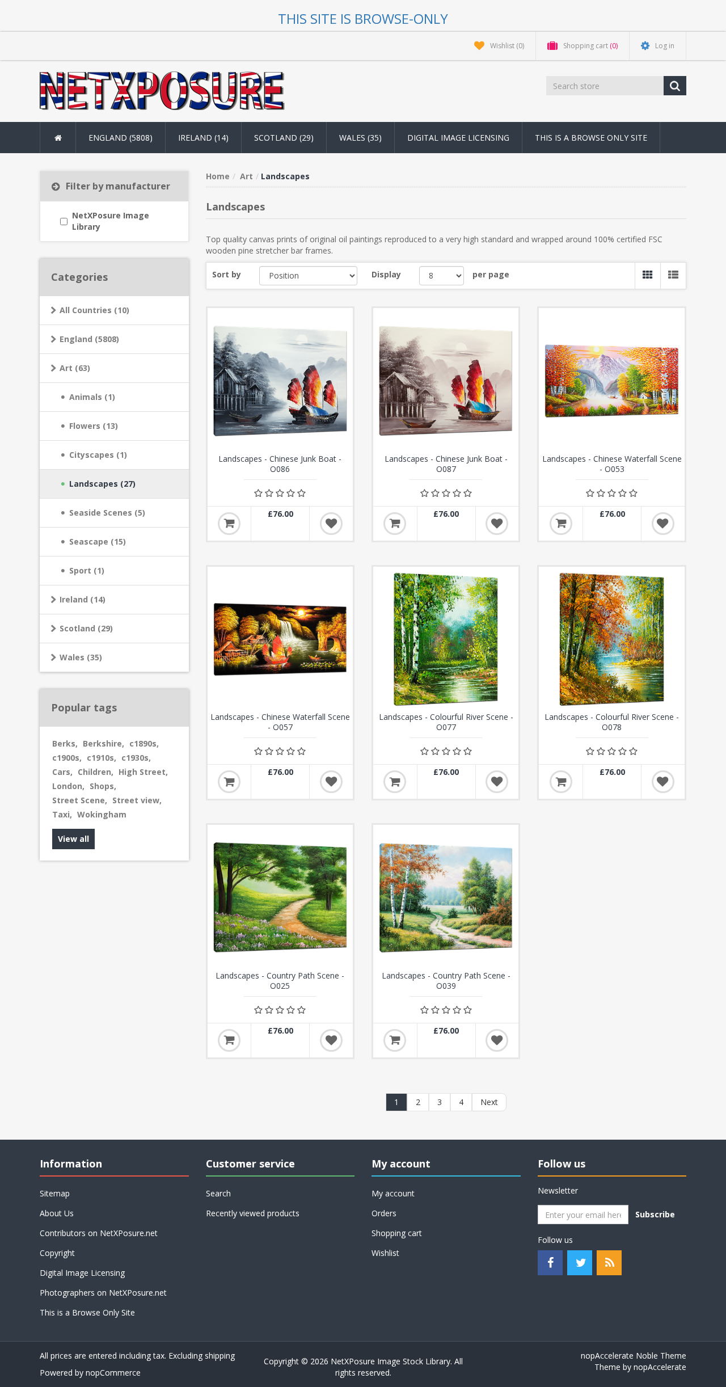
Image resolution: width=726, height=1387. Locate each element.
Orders (384, 1213)
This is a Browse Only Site (591, 137)
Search (218, 1193)
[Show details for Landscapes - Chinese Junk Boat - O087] (446, 381)
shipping (220, 1355)
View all (73, 838)
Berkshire (103, 743)
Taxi (62, 814)
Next (489, 1102)
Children (95, 771)
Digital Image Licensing (458, 137)
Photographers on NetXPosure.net (103, 1292)
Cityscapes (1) (98, 454)
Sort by (226, 274)
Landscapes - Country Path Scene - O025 (280, 981)
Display (386, 274)
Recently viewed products (252, 1213)
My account (393, 1193)
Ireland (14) (82, 599)
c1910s (101, 757)
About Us (57, 1213)
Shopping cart (397, 1233)
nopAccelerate (660, 1366)
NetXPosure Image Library (110, 221)
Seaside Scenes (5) (107, 512)
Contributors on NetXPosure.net (99, 1233)
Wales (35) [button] (360, 137)
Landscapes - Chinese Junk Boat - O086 (279, 464)
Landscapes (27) (102, 483)
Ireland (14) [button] (203, 137)
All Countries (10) (94, 310)
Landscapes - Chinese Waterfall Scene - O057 (280, 722)
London (68, 786)
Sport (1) (86, 570)
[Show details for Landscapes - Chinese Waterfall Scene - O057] (280, 639)
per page (490, 274)
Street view (137, 800)
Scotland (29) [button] (284, 137)
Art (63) (75, 367)
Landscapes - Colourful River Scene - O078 (611, 722)
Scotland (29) (86, 628)
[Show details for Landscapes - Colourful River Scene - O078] (611, 639)
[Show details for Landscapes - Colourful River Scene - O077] (446, 639)
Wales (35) (81, 657)
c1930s (136, 757)
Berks (65, 743)
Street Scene (79, 800)
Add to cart (229, 523)
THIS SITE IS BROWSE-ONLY (363, 18)
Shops (103, 786)
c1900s (67, 757)
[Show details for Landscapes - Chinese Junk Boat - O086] (280, 381)
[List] (673, 276)
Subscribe (655, 1214)
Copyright (57, 1252)
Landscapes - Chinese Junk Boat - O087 (446, 464)
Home (218, 176)
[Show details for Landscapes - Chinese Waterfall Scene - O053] (611, 381)
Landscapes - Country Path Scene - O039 (446, 981)
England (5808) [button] (120, 137)
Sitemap (55, 1193)
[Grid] (647, 276)
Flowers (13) (93, 425)
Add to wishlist (331, 523)
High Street (143, 771)
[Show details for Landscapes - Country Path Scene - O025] (280, 897)
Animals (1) (92, 396)
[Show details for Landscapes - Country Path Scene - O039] (446, 897)
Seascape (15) (97, 541)
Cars (62, 771)
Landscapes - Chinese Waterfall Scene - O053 (612, 464)
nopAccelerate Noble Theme (633, 1355)
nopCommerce (113, 1372)
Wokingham (101, 814)
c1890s (144, 743)
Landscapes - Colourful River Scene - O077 (446, 722)
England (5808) (89, 339)
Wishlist (385, 1252)
